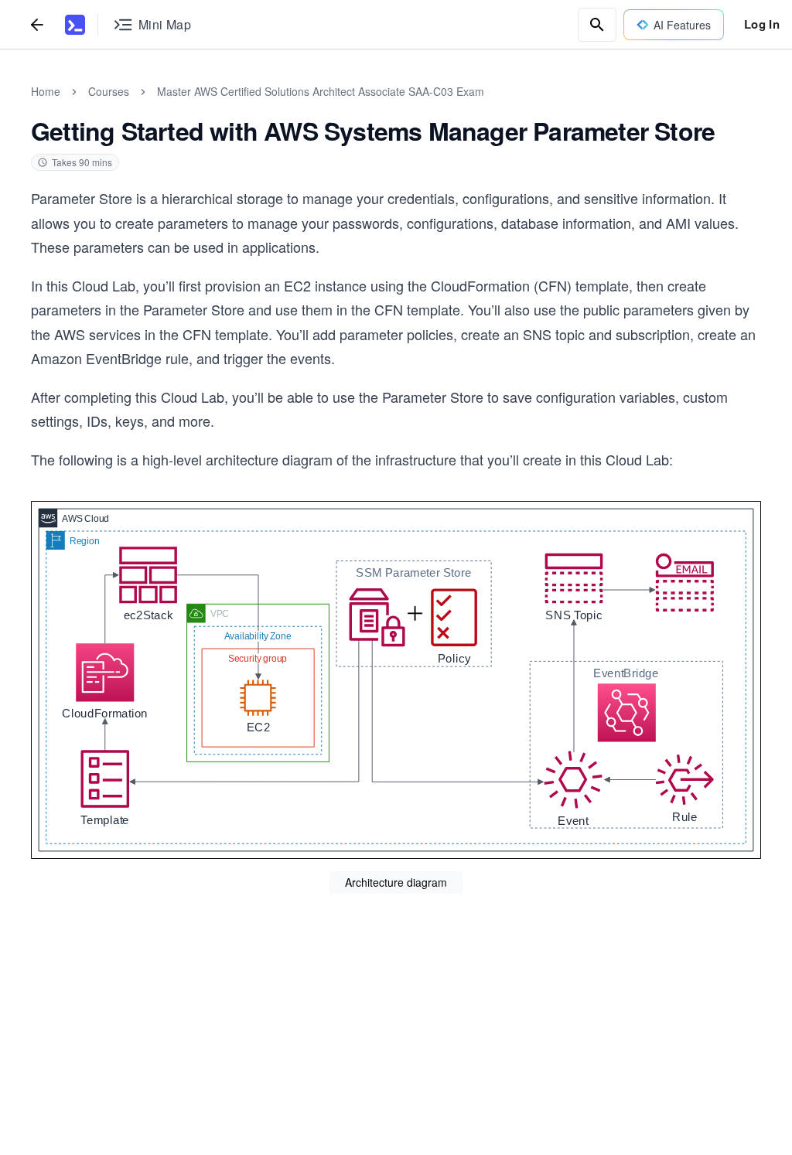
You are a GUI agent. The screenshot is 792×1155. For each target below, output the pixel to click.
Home (45, 91)
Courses (108, 91)
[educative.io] (75, 25)
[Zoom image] (396, 680)
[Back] (37, 24)
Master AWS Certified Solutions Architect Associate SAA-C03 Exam (320, 91)
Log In (762, 23)
